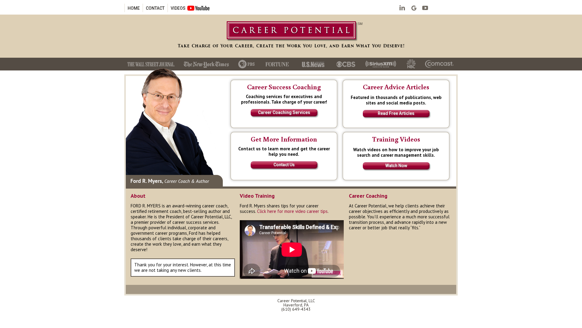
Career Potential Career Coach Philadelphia (291, 36)
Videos (178, 8)
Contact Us (284, 164)
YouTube (425, 8)
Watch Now (396, 165)
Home (134, 8)
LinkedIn (402, 8)
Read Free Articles (396, 113)
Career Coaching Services (284, 112)
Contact (155, 8)
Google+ (414, 8)
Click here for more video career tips (292, 211)
